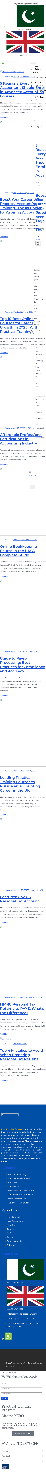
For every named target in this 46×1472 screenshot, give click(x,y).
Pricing (38, 82)
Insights (38, 127)
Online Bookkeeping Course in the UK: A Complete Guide (18, 550)
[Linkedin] (25, 1353)
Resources (39, 85)
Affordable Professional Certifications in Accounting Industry (21, 438)
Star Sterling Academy (13, 1129)
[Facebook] (4, 1353)
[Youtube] (32, 1353)
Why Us (38, 338)
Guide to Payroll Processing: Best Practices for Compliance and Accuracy (22, 664)
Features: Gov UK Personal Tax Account (19, 899)
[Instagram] (18, 1353)
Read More (4, 117)
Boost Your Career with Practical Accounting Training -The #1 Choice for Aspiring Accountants (22, 205)
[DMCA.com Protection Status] (8, 1339)
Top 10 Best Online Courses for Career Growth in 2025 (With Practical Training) (19, 325)
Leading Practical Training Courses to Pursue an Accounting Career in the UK (20, 784)
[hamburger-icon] (33, 63)
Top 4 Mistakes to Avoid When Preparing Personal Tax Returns (21, 1054)
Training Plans (37, 70)
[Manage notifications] (4, 1468)
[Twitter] (11, 1353)
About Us (36, 332)
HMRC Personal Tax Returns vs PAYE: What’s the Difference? (22, 1008)
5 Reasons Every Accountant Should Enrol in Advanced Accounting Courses (22, 89)
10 (6, 1098)
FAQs (37, 100)
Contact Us (10, 1254)
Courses (9, 1167)
